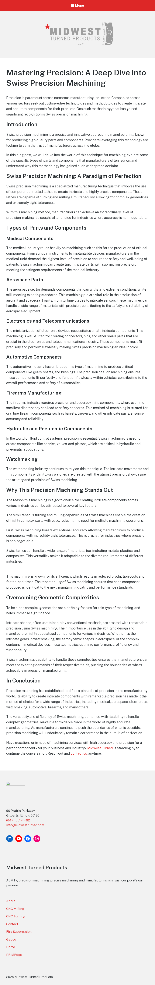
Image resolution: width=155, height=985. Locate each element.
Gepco (11, 939)
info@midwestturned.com (25, 825)
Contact (12, 924)
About (11, 901)
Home (10, 947)
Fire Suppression (19, 932)
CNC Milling (15, 909)
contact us (79, 753)
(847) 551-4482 (18, 820)
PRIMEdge (14, 955)
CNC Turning (15, 916)
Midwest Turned (100, 748)
